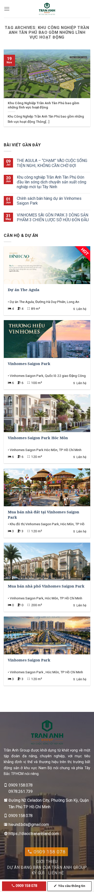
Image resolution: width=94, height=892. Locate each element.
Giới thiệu (47, 861)
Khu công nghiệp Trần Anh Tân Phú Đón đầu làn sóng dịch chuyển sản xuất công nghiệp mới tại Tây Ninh (51, 182)
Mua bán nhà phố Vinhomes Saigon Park (46, 586)
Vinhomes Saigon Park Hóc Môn (38, 437)
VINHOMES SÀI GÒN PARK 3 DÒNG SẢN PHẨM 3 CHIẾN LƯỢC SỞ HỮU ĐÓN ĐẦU (53, 217)
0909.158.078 (21, 785)
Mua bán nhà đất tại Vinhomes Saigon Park (43, 515)
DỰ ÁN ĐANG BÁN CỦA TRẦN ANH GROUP (47, 867)
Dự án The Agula (23, 289)
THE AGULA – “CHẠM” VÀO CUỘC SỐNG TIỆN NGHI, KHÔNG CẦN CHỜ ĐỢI (52, 163)
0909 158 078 (48, 852)
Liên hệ (56, 873)
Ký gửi (38, 873)
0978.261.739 (21, 791)
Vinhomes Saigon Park (29, 363)
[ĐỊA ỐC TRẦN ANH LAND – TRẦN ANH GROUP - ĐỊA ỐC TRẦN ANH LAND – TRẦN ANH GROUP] (47, 9)
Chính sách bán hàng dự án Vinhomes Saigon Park (49, 201)
